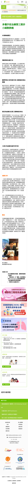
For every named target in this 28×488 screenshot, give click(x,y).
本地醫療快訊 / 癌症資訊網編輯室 (9, 10)
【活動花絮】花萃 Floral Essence (9, 410)
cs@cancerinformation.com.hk (14, 437)
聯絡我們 (20, 428)
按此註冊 (7, 384)
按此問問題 (7, 366)
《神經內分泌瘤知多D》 (14, 282)
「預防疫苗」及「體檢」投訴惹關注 (17, 277)
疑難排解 (7, 426)
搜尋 (25, 7)
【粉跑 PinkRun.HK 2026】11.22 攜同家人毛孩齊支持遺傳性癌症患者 (14, 339)
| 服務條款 (14, 480)
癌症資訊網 (7, 422)
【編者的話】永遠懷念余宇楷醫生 (9, 414)
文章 (7, 424)
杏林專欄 (7, 428)
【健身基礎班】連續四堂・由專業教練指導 (12, 344)
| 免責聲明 (18, 480)
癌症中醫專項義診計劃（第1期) (9, 347)
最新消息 (7, 430)
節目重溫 (20, 424)
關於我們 (20, 426)
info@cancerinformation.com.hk (14, 435)
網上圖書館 (20, 422)
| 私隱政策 (9, 480)
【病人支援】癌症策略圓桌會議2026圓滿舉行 (12, 417)
